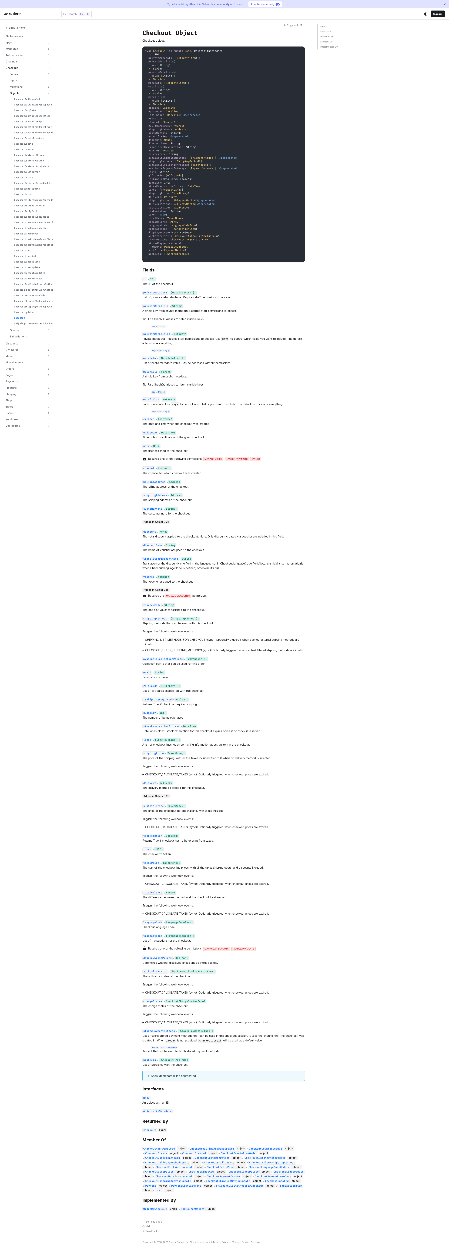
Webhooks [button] (12, 419)
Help (148, 1226)
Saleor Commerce (179, 1242)
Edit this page (154, 1221)
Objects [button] (14, 93)
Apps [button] (9, 42)
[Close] (444, 4)
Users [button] (9, 412)
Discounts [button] (12, 343)
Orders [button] (10, 368)
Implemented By (329, 46)
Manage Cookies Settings (246, 1242)
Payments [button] (12, 381)
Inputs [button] (14, 80)
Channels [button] (12, 61)
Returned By (326, 36)
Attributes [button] (12, 48)
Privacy (226, 1242)
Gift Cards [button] (12, 349)
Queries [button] (14, 330)
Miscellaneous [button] (15, 362)
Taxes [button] (9, 406)
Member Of (326, 41)
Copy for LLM (294, 25)
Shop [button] (9, 400)
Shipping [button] (11, 394)
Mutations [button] (16, 86)
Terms (216, 1242)
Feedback (152, 1231)
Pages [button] (9, 375)
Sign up (438, 13)
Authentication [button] (15, 55)
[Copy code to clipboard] (300, 51)
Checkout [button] (12, 67)
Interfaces (325, 31)
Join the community (262, 4)
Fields (323, 26)
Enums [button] (14, 74)
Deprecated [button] (13, 425)
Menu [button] (9, 356)
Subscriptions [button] (18, 336)
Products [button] (11, 387)
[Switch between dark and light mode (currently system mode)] (426, 14)
